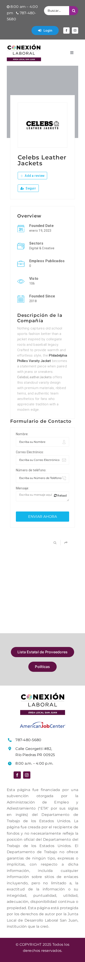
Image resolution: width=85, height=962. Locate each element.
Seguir (30, 188)
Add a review (34, 175)
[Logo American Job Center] (42, 723)
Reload (62, 495)
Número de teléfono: (31, 470)
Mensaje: (22, 488)
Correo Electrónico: (30, 452)
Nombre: (22, 434)
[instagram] (75, 30)
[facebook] (66, 30)
